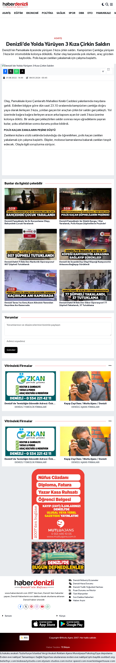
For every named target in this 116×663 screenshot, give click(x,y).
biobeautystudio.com (29, 661)
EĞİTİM (18, 13)
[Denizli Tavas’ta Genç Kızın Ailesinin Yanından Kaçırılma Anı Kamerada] (31, 285)
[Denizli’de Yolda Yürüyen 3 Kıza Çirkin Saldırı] (58, 66)
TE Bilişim (65, 647)
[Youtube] (42, 606)
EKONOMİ (32, 13)
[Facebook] (20, 606)
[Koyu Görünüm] (103, 4)
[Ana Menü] (111, 4)
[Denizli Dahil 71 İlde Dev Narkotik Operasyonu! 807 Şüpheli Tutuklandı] (31, 244)
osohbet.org (108, 657)
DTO (90, 13)
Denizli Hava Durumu (83, 583)
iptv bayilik (94, 657)
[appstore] (44, 624)
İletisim (8, 616)
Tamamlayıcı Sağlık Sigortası (37, 657)
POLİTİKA (47, 13)
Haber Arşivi (79, 600)
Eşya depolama (103, 653)
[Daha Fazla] (22, 71)
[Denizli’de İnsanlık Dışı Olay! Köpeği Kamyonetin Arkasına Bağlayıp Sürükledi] (85, 244)
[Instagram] (36, 606)
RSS (26, 638)
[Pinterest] (31, 606)
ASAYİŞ (6, 13)
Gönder (11, 350)
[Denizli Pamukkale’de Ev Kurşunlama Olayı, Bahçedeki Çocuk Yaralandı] (31, 203)
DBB (81, 13)
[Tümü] (110, 366)
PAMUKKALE (103, 13)
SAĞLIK (60, 13)
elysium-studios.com (53, 661)
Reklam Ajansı (64, 653)
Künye (62, 616)
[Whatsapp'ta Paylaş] (16, 71)
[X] (25, 606)
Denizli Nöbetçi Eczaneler (85, 580)
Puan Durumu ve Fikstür (84, 590)
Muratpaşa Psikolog (84, 653)
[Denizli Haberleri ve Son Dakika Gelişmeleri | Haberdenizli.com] (15, 5)
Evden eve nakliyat (10, 657)
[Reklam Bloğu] (58, 504)
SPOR (72, 13)
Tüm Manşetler (80, 594)
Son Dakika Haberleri (83, 597)
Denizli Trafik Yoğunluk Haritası (88, 587)
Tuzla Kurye (25, 653)
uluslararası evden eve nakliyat (71, 657)
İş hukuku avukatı (9, 653)
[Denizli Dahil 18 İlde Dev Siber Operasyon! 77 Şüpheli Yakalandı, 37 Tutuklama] (85, 285)
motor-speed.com (75, 661)
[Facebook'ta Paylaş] (5, 71)
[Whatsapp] (47, 606)
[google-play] (71, 624)
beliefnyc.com (8, 661)
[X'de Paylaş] (10, 71)
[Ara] (107, 4)
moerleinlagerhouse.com (101, 661)
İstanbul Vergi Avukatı (44, 653)
